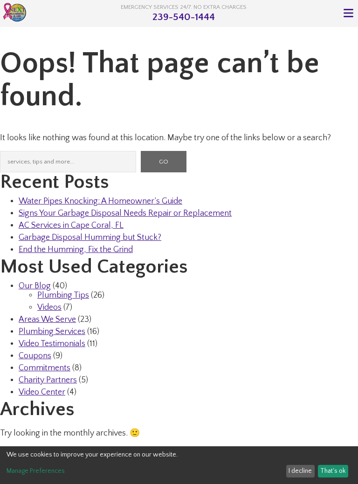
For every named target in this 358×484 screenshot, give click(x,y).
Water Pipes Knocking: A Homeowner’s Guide (100, 201)
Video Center (42, 392)
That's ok (332, 471)
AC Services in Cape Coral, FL (71, 225)
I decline (300, 471)
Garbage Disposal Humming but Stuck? (90, 237)
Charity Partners (48, 380)
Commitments (44, 368)
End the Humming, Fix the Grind (76, 249)
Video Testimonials (52, 343)
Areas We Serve (47, 319)
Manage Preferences (36, 471)
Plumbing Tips (63, 295)
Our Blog (35, 286)
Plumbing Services (52, 331)
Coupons (35, 356)
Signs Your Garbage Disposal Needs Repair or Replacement (125, 213)
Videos (49, 307)
